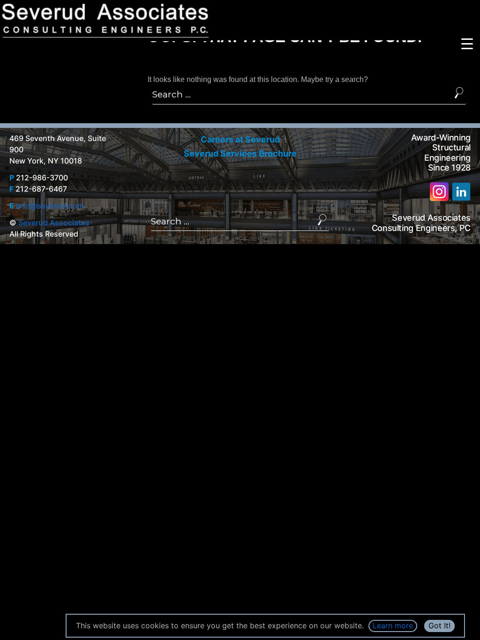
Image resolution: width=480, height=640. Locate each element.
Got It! (439, 625)
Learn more (393, 625)
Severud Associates (54, 222)
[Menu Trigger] (467, 43)
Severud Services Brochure (240, 153)
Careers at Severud (240, 139)
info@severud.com (50, 205)
